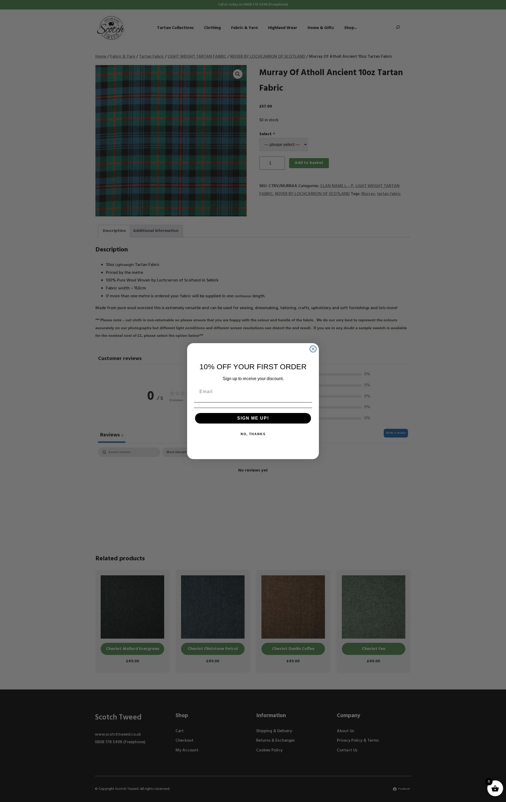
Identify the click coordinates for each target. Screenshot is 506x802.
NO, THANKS (253, 434)
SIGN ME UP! (253, 418)
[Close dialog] (313, 349)
